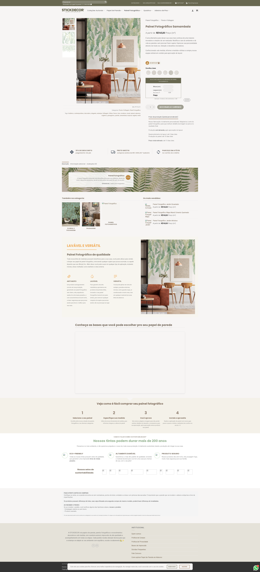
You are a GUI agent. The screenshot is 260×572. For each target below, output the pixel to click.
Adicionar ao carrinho (170, 107)
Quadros (147, 10)
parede (117, 115)
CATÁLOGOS (135, 3)
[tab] (163, 117)
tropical (129, 115)
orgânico (104, 115)
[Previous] (80, 60)
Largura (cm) (157, 90)
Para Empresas (193, 3)
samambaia (123, 115)
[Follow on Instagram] (93, 545)
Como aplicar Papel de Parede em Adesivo (147, 557)
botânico (71, 113)
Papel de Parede (114, 10)
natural (133, 113)
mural (128, 113)
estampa (99, 113)
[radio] (148, 72)
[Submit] (105, 2)
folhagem (105, 113)
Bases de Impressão (139, 546)
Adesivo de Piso (161, 10)
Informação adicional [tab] (77, 164)
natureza (137, 113)
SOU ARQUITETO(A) (149, 3)
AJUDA (187, 100)
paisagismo (110, 115)
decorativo (87, 113)
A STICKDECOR (66, 564)
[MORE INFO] (172, 566)
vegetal (134, 115)
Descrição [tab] (65, 164)
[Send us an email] (97, 545)
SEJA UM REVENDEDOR (164, 3)
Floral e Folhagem (124, 110)
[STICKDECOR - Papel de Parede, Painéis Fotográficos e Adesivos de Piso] (73, 10)
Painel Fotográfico (132, 10)
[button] (193, 10)
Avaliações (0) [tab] (92, 164)
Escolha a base (151, 68)
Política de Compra (138, 538)
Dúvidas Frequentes (139, 549)
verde (139, 115)
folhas (111, 113)
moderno (123, 113)
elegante (93, 113)
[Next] (137, 60)
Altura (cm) (156, 86)
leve (119, 113)
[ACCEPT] (184, 566)
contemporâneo (79, 113)
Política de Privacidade (140, 542)
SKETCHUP (180, 3)
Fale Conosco (136, 553)
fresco (115, 113)
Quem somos (136, 534)
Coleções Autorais (95, 10)
